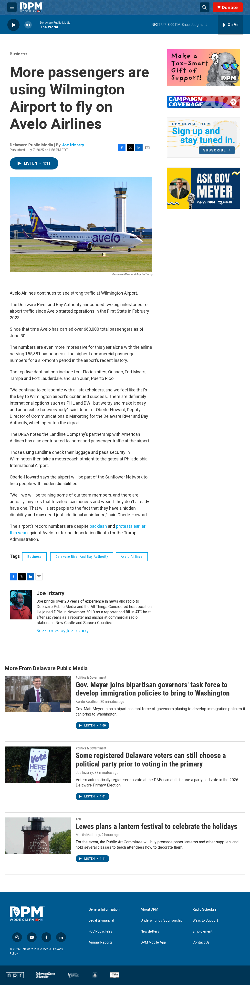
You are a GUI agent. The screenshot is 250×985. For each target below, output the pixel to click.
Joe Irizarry (73, 144)
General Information (104, 909)
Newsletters (150, 931)
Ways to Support (205, 920)
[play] (13, 25)
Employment (202, 931)
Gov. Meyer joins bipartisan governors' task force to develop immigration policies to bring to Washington (153, 688)
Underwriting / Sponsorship (162, 920)
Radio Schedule (205, 909)
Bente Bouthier (87, 702)
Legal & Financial (101, 920)
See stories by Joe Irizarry (63, 630)
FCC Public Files (100, 931)
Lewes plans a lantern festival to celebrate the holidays (156, 826)
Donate (230, 7)
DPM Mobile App (153, 942)
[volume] (28, 24)
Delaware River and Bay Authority (81, 556)
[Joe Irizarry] (21, 604)
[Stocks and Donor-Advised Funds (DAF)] (203, 67)
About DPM (149, 909)
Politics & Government (91, 677)
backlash (98, 526)
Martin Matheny (88, 835)
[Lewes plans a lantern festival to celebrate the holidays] (38, 835)
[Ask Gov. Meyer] (203, 188)
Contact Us (201, 942)
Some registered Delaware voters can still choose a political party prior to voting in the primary (151, 759)
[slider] (36, 24)
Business (18, 53)
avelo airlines (132, 556)
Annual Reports (101, 942)
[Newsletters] (203, 138)
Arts (78, 819)
